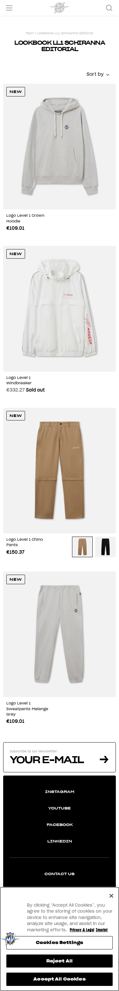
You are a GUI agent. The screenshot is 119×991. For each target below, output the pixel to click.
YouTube (59, 808)
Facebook (60, 824)
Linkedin (59, 841)
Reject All (59, 961)
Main (30, 33)
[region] (59, 939)
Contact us (59, 873)
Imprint (102, 930)
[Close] (111, 896)
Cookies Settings (59, 942)
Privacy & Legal (82, 930)
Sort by (95, 74)
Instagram (59, 791)
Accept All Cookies (59, 979)
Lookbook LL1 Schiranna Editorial (65, 33)
